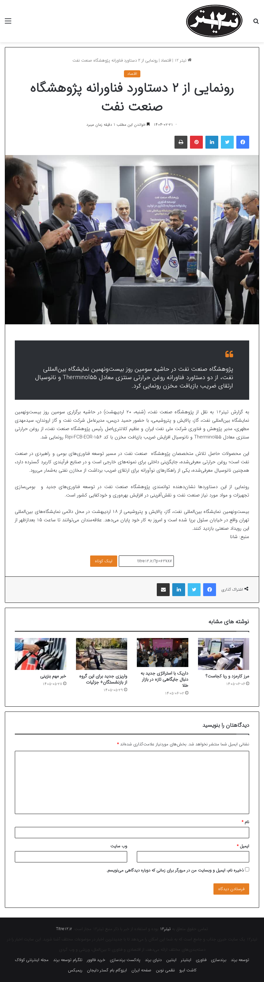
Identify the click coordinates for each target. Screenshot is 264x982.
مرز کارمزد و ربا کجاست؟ (227, 676)
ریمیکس (75, 970)
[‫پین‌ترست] (196, 142)
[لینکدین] (211, 142)
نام (245, 822)
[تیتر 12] (214, 21)
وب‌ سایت (118, 846)
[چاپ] (180, 142)
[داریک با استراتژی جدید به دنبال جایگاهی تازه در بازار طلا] (162, 652)
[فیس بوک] (242, 142)
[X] (227, 142)
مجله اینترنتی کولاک (32, 960)
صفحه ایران (141, 970)
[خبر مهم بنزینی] (40, 654)
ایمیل (243, 846)
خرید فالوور (96, 960)
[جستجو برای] (256, 23)
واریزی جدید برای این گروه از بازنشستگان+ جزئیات (103, 679)
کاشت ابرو (187, 970)
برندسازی (218, 960)
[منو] (8, 23)
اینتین (171, 960)
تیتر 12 (181, 60)
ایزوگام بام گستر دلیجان (107, 970)
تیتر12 (165, 929)
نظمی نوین (165, 970)
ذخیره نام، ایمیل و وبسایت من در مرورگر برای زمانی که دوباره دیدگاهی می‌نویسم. (175, 870)
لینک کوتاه (103, 561)
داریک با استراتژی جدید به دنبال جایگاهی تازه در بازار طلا (164, 679)
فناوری (201, 960)
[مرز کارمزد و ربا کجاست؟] (224, 654)
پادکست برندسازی (125, 960)
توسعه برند (240, 960)
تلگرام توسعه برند (67, 960)
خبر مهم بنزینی (53, 676)
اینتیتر (186, 960)
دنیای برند (153, 960)
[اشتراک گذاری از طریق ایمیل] (163, 589)
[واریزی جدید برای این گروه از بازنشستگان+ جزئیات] (101, 654)
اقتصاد (166, 60)
